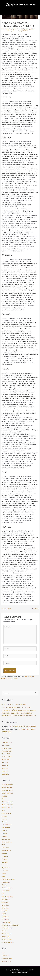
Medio (4, 873)
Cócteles (4, 833)
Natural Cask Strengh (8, 879)
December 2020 (7, 742)
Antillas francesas (7, 807)
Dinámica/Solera (7, 842)
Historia (4, 859)
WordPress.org (6, 961)
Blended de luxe (6, 825)
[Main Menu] (20, 13)
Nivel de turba (6, 882)
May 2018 (5, 768)
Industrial (4, 862)
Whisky (27, 29)
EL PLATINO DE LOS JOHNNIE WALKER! (14, 704)
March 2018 (5, 774)
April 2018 (5, 771)
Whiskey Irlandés (19, 29)
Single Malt (5, 902)
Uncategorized (6, 922)
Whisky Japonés (7, 939)
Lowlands (5, 870)
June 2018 (5, 765)
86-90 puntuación (7, 787)
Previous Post (6, 609)
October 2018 (6, 754)
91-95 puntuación (7, 790)
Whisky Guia (5, 936)
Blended (4, 816)
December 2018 (6, 748)
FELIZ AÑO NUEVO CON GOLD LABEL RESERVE (16, 707)
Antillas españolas (7, 804)
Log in (4, 953)
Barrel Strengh (6, 813)
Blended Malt (6, 827)
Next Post (35, 609)
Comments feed (7, 958)
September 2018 (7, 757)
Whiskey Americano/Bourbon (10, 925)
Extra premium (6, 850)
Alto (3, 799)
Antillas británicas (7, 802)
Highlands (5, 856)
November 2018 (6, 751)
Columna (4, 836)
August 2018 (5, 759)
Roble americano (7, 888)
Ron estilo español (7, 896)
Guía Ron (4, 853)
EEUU (3, 845)
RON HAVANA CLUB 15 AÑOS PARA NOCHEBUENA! (17, 713)
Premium (4, 885)
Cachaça (4, 830)
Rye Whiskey (6, 899)
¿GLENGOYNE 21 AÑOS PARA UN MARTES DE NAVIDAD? (19, 710)
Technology (5, 916)
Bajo (3, 810)
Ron (3, 893)
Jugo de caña (6, 868)
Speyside (4, 911)
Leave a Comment (7, 29)
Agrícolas (4, 796)
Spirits (4, 913)
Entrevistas (5, 847)
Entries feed (5, 956)
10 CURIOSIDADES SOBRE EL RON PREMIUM (22, 726)
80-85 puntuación (7, 784)
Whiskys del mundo (13, 31)
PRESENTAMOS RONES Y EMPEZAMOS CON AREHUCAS (19, 716)
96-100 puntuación (7, 793)
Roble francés (6, 890)
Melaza (4, 876)
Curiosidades (6, 839)
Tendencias (5, 919)
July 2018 (5, 762)
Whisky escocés (7, 934)
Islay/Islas (5, 865)
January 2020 (6, 745)
